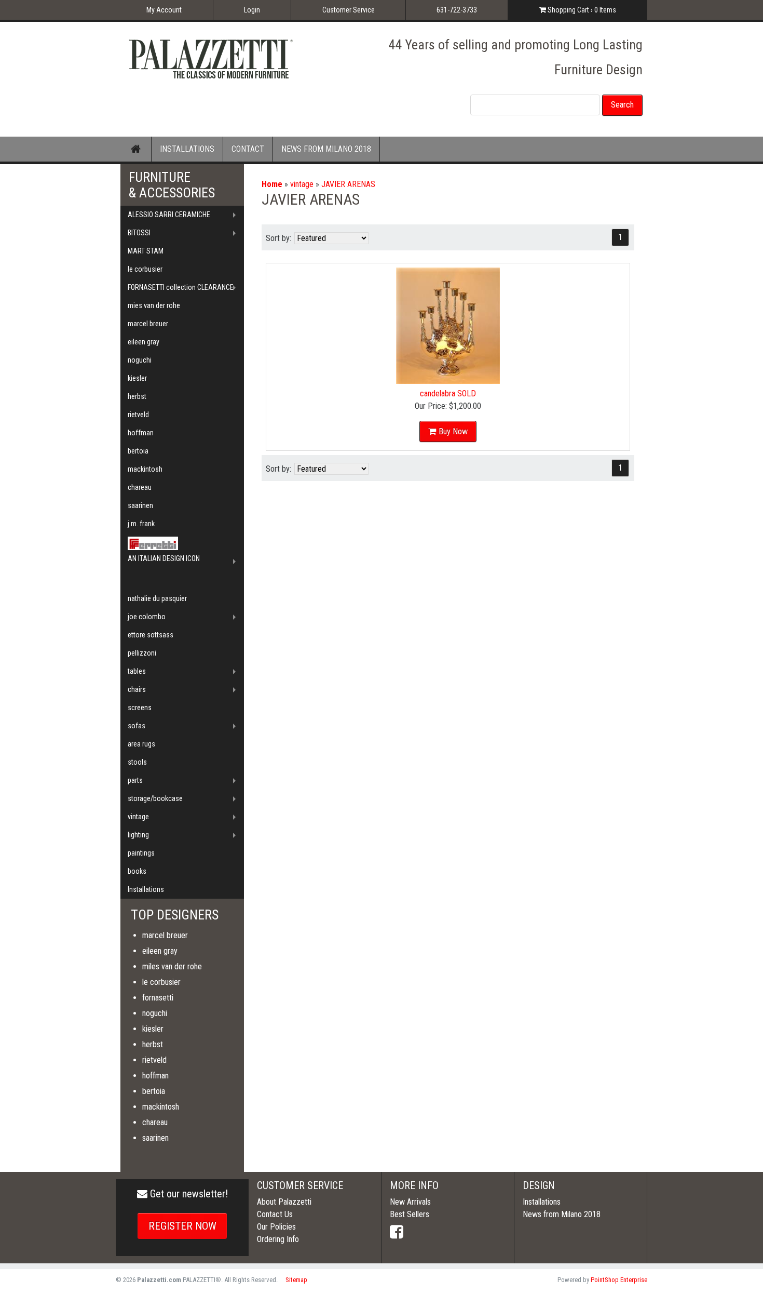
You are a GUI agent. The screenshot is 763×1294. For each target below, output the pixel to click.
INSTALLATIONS (187, 149)
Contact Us (275, 1214)
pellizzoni (142, 653)
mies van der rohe (154, 305)
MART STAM (146, 251)
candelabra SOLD (448, 393)
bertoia (138, 451)
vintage (302, 184)
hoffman (141, 433)
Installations (146, 889)
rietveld (138, 414)
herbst (137, 396)
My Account (164, 10)
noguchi (140, 360)
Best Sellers (409, 1214)
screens (140, 707)
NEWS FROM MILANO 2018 (326, 149)
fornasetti (157, 998)
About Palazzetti (284, 1202)
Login (252, 10)
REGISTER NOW (182, 1226)
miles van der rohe (172, 966)
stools (137, 762)
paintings (141, 853)
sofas (136, 726)
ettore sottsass (150, 635)
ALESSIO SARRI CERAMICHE (169, 214)
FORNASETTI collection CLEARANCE (181, 287)
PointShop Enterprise (619, 1280)
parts (135, 780)
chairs (137, 689)
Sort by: (278, 238)
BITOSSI (139, 233)
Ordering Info (278, 1239)
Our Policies (276, 1227)
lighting (138, 835)
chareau (140, 487)
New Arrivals (410, 1202)
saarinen (140, 505)
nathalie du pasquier (157, 598)
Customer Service (348, 10)
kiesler (137, 378)
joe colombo (147, 616)
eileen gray (143, 342)
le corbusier (145, 269)
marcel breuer (148, 323)
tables (137, 671)
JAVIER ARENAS (348, 184)
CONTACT (247, 149)
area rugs (141, 744)
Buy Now (453, 431)
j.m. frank (141, 523)
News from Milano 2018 (562, 1214)
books (137, 871)
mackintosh (145, 469)
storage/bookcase (155, 798)
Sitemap (296, 1280)
